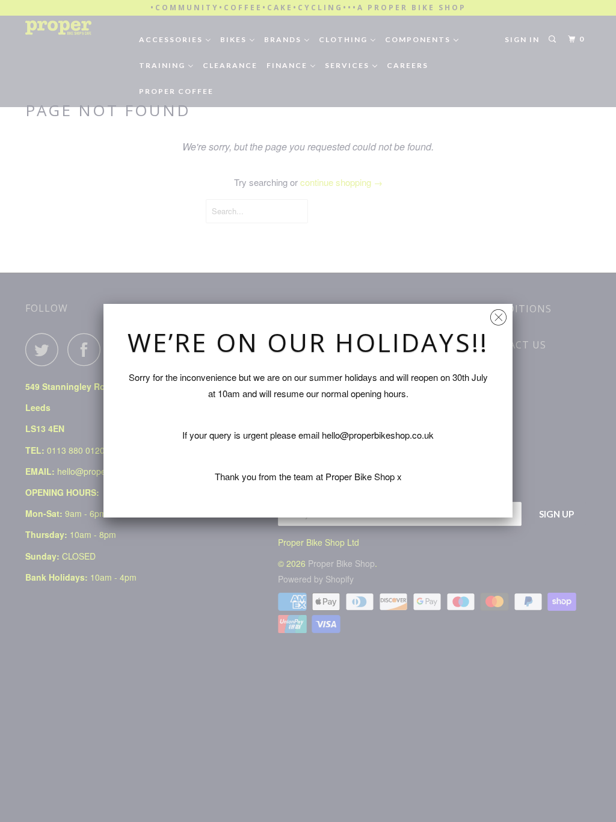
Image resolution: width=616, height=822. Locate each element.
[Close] (498, 314)
